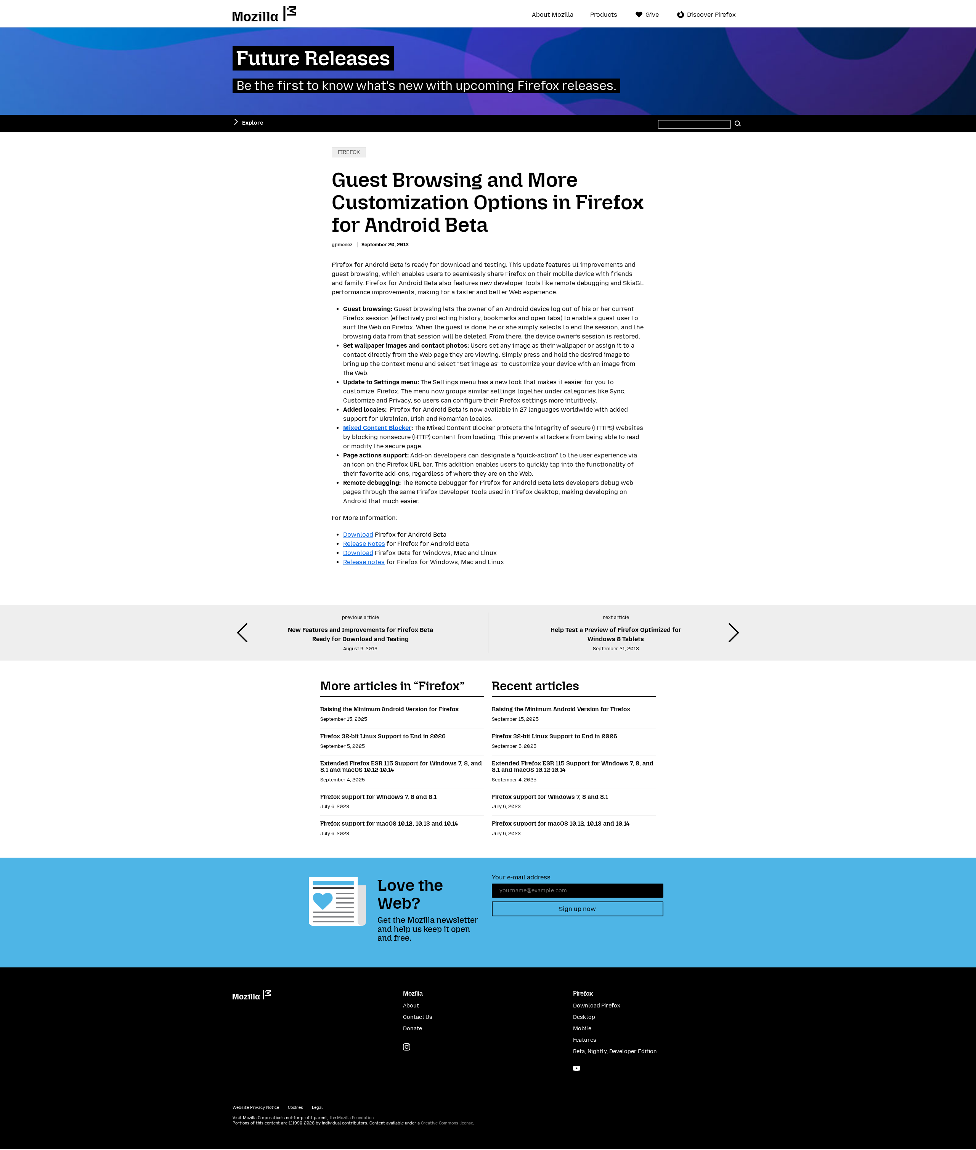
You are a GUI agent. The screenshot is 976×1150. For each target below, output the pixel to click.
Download (358, 534)
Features (584, 1040)
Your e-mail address (521, 877)
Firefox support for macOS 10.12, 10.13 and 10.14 (389, 823)
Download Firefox (596, 1005)
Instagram (406, 1047)
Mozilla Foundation (355, 1117)
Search (737, 123)
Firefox (349, 152)
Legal (317, 1107)
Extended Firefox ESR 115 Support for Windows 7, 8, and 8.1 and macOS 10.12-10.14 (401, 767)
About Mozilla (552, 14)
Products (603, 14)
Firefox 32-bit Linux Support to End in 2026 (383, 736)
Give (652, 14)
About (411, 1005)
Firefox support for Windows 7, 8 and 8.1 (378, 796)
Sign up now (577, 909)
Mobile (582, 1028)
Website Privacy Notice (256, 1107)
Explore (252, 123)
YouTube (576, 1068)
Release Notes (364, 543)
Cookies (295, 1107)
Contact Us (417, 1017)
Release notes (364, 562)
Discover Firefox (711, 14)
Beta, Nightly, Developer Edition (615, 1051)
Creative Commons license (447, 1123)
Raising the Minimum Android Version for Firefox (389, 709)
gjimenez (342, 244)
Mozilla (264, 13)
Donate (412, 1028)
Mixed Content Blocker (377, 427)
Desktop (584, 1017)
